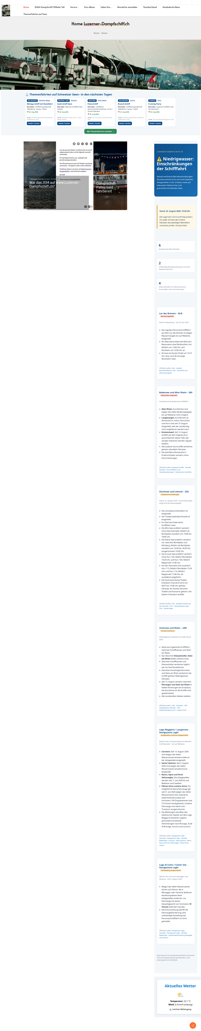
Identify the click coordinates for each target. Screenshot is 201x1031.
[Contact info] (193, 1025)
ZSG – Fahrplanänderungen (179, 606)
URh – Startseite (177, 705)
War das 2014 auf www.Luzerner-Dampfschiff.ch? (54, 184)
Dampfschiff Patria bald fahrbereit (106, 187)
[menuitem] (26, 7)
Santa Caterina (181, 840)
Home (96, 32)
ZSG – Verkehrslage (166, 608)
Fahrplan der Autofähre (183, 472)
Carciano (171, 840)
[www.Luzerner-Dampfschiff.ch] (6, 10)
